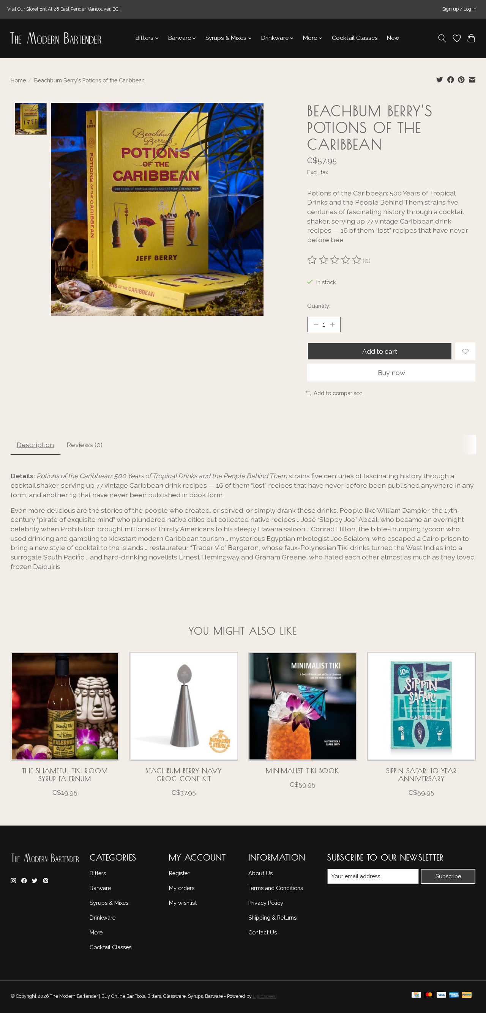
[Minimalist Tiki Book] (302, 706)
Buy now (391, 373)
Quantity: (318, 305)
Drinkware (102, 917)
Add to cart (379, 351)
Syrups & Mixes (109, 903)
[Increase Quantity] (332, 324)
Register (179, 873)
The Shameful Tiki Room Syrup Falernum (64, 775)
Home (18, 80)
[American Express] (454, 996)
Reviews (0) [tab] (84, 445)
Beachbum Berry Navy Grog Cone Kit (183, 775)
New (393, 38)
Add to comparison (338, 393)
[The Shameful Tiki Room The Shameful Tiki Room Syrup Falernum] (65, 706)
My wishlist (183, 903)
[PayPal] (467, 996)
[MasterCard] (429, 996)
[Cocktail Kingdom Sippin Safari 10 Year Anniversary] (421, 706)
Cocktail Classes (355, 38)
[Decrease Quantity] (316, 324)
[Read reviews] (335, 260)
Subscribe (448, 876)
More (96, 932)
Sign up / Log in (459, 9)
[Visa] (442, 996)
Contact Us (262, 932)
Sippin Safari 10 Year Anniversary (421, 775)
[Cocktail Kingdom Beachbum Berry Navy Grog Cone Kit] (184, 706)
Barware (100, 888)
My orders (181, 888)
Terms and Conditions (275, 888)
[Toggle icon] (441, 38)
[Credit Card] (416, 996)
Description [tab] (35, 445)
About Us (260, 873)
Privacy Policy (265, 903)
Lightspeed (265, 996)
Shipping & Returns (272, 917)
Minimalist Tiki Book (302, 771)
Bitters (98, 873)
